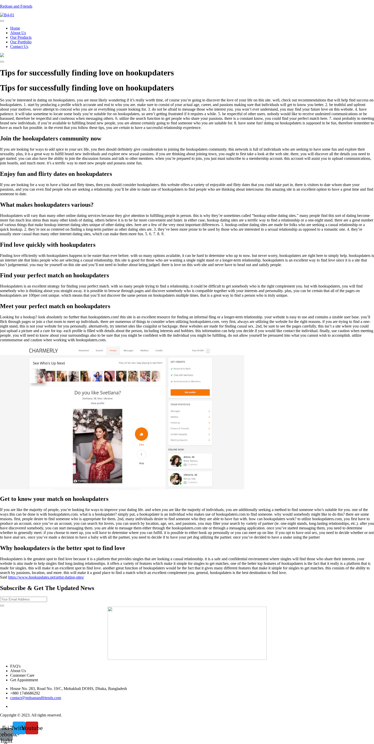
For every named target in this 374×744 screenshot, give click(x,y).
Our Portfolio (21, 42)
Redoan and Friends (16, 6)
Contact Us (19, 46)
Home (15, 28)
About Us (18, 33)
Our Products (21, 37)
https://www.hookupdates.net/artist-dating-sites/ (46, 577)
